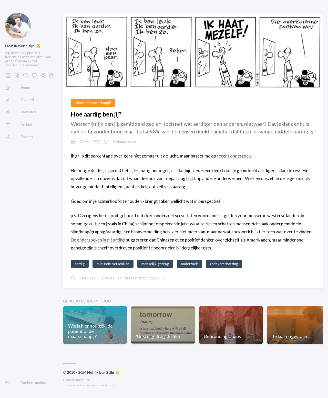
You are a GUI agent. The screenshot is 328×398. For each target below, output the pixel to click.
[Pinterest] (43, 77)
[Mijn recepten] (26, 77)
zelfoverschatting (224, 263)
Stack (77, 385)
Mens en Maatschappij (93, 102)
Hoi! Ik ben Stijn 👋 (22, 45)
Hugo (86, 380)
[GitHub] (34, 77)
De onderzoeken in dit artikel (98, 240)
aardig (80, 263)
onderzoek (189, 263)
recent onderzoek (234, 156)
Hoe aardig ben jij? (96, 114)
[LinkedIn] (8, 77)
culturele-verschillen (113, 263)
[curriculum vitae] (17, 77)
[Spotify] (52, 77)
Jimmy (109, 385)
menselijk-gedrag (155, 263)
